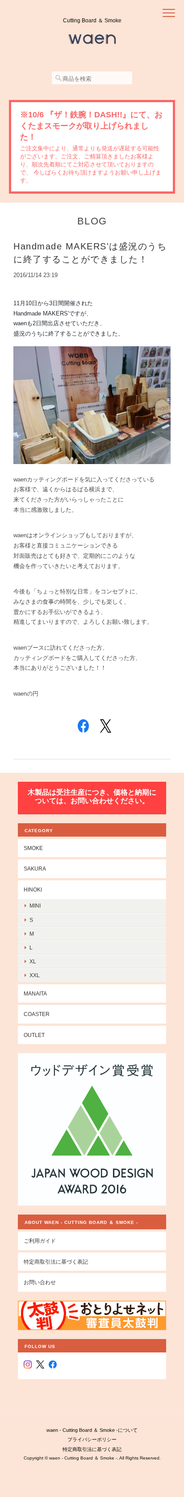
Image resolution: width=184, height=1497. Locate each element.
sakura (35, 868)
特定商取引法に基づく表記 (56, 1262)
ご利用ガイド (40, 1241)
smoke (33, 848)
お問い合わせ (40, 1282)
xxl (34, 975)
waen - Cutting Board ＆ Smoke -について (92, 1430)
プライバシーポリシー (92, 1439)
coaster (37, 1014)
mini (35, 905)
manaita (35, 993)
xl (32, 961)
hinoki (33, 889)
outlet (34, 1035)
